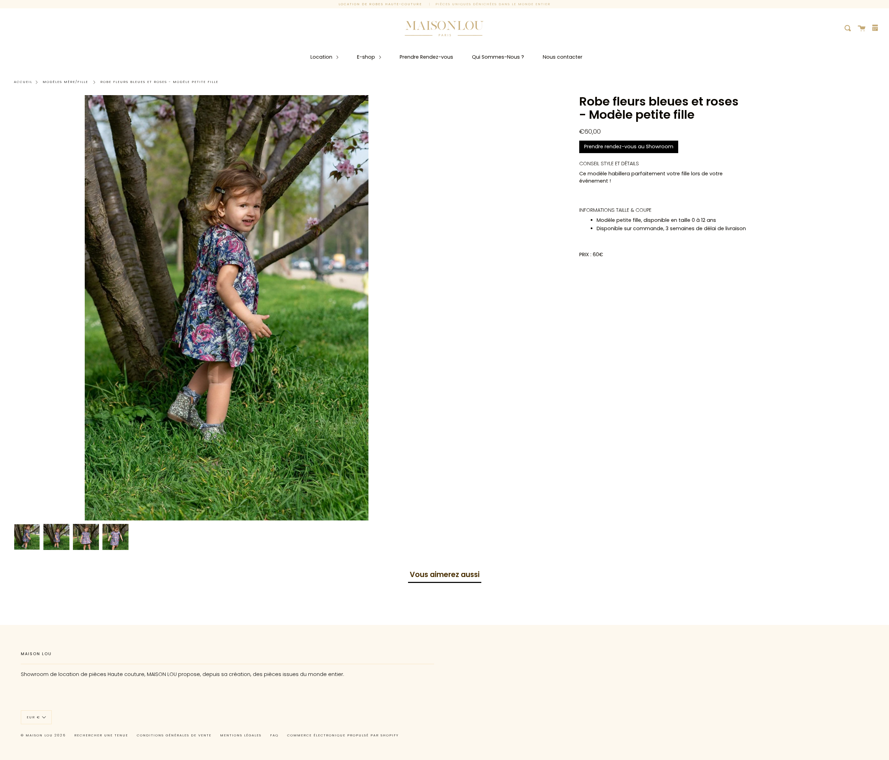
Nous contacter (562, 56)
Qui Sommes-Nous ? (498, 56)
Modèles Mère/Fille (65, 82)
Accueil (23, 82)
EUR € (33, 717)
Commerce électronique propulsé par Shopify (343, 735)
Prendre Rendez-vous (426, 56)
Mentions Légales (240, 735)
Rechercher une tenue (101, 735)
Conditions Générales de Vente (174, 735)
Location (322, 56)
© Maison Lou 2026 (43, 735)
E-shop (366, 56)
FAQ (274, 735)
